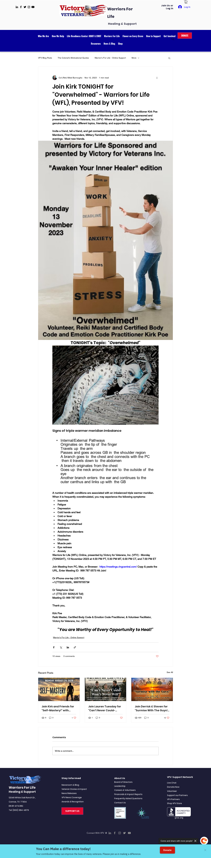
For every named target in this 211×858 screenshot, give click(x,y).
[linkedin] (17, 7)
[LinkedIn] (110, 833)
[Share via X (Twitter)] (60, 647)
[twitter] (25, 7)
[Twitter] (124, 833)
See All (170, 672)
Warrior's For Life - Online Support (110, 58)
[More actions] (157, 77)
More (134, 58)
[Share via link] (74, 647)
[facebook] (21, 7)
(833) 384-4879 (21, 810)
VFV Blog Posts (45, 58)
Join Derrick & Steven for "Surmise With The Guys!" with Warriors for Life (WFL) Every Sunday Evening (152, 708)
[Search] (173, 39)
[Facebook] (114, 833)
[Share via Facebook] (53, 647)
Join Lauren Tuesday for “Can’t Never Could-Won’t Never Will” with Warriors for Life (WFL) (104, 708)
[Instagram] (119, 833)
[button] (186, 2)
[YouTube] (129, 833)
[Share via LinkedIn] (67, 647)
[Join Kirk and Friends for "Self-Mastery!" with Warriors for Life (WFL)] (59, 689)
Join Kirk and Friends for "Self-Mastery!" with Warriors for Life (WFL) (58, 708)
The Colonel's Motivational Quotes (73, 58)
